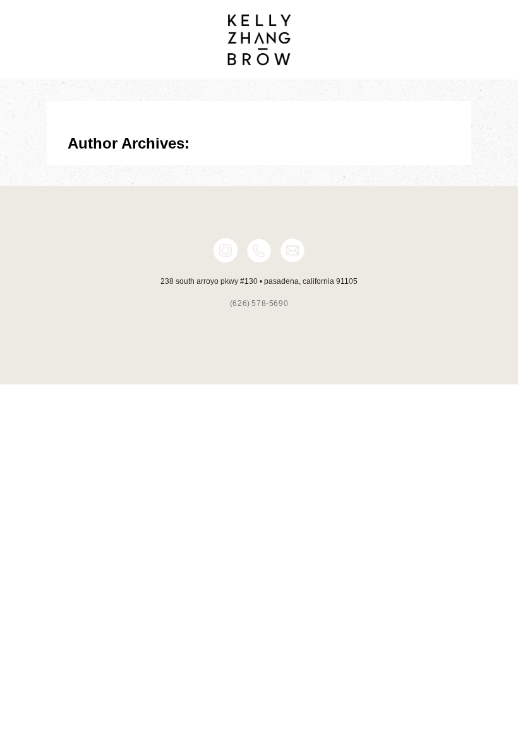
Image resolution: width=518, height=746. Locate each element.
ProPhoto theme (313, 407)
